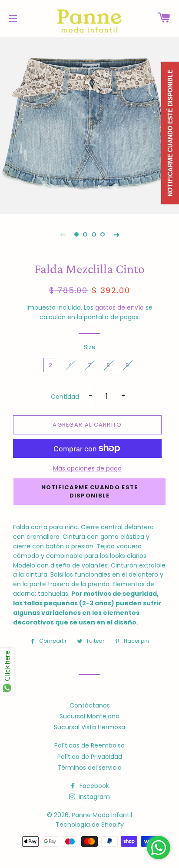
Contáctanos (90, 705)
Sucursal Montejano (89, 716)
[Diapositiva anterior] (62, 234)
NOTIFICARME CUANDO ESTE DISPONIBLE (89, 491)
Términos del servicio (89, 767)
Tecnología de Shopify (90, 824)
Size (90, 347)
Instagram (93, 796)
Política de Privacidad (89, 756)
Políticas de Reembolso (89, 745)
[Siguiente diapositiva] (116, 234)
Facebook (93, 785)
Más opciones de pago (87, 468)
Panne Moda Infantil (102, 815)
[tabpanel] (89, 124)
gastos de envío (119, 307)
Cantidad (65, 396)
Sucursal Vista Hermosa (89, 727)
